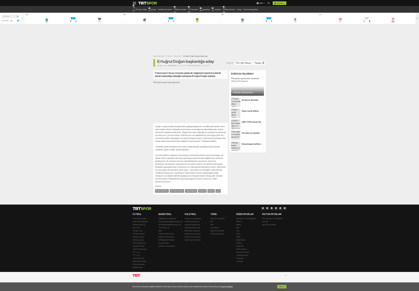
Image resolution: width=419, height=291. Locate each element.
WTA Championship (217, 234)
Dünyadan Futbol (138, 246)
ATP (211, 222)
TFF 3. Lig (136, 255)
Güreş (238, 234)
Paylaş (258, 62)
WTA (211, 225)
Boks (238, 228)
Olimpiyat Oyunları (242, 252)
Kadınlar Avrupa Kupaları (167, 246)
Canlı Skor (5, 20)
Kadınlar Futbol (138, 267)
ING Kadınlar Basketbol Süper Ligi (170, 225)
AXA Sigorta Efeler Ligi (192, 222)
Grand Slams (214, 228)
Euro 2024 (136, 228)
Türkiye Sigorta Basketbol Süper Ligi (171, 222)
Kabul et (282, 287)
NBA (160, 231)
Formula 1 (265, 222)
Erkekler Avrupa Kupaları (193, 237)
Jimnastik (239, 261)
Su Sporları (240, 258)
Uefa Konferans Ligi (139, 243)
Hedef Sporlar (241, 240)
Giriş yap (279, 3)
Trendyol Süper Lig (139, 225)
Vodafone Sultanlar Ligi (192, 225)
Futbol (169, 56)
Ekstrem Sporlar (241, 249)
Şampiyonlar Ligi (138, 237)
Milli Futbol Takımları (139, 261)
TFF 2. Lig (136, 252)
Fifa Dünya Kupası (139, 264)
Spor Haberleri (159, 56)
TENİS (213, 214)
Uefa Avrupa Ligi (138, 240)
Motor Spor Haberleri (269, 225)
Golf (237, 231)
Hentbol (239, 243)
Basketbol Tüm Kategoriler (167, 219)
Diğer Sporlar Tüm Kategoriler (246, 219)
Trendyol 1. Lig (137, 231)
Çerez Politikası (227, 286)
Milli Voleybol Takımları (192, 231)
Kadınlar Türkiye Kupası (166, 237)
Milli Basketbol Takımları (166, 240)
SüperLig (177, 56)
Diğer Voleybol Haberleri (193, 240)
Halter (238, 237)
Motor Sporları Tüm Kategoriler (272, 219)
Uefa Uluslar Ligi (138, 258)
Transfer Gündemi (139, 234)
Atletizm (239, 222)
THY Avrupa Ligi (164, 228)
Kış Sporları (240, 246)
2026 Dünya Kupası (139, 219)
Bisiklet (238, 225)
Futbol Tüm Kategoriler (140, 222)
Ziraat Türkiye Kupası (140, 249)
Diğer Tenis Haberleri (217, 231)
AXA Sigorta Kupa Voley (192, 228)
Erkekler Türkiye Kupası (166, 234)
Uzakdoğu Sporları (242, 255)
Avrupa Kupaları (164, 243)
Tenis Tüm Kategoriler (217, 219)
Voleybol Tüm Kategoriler (193, 219)
